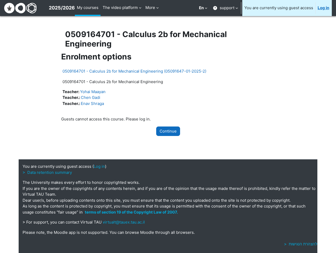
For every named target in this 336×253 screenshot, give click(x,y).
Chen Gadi (90, 97)
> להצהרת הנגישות (300, 243)
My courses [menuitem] (87, 7)
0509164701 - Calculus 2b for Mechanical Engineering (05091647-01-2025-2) (134, 71)
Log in (323, 7)
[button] (203, 8)
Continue (168, 131)
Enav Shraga (92, 103)
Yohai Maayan (93, 91)
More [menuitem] (150, 7)
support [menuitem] (227, 7)
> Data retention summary (47, 172)
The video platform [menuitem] (120, 7)
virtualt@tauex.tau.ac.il (124, 222)
